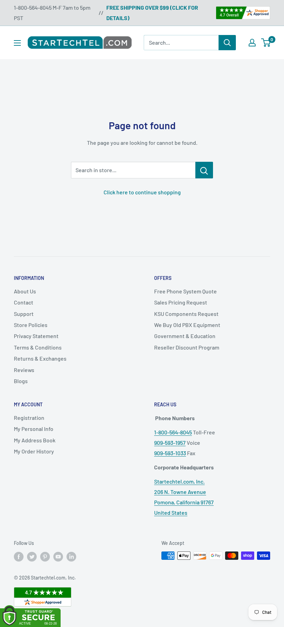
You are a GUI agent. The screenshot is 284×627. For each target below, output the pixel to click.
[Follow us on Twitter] (32, 556)
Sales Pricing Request (180, 302)
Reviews (24, 370)
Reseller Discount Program (186, 347)
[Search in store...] (204, 170)
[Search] (227, 42)
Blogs (21, 381)
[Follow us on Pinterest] (45, 556)
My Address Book (34, 440)
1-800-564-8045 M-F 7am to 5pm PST (52, 12)
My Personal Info (33, 428)
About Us (25, 291)
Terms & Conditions (38, 347)
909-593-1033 (170, 453)
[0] (266, 42)
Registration (29, 417)
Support (24, 313)
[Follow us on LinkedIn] (71, 556)
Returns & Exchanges (40, 358)
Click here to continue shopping (142, 192)
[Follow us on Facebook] (19, 556)
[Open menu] (17, 43)
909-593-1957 (170, 442)
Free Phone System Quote (185, 291)
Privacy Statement (36, 336)
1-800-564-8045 (173, 432)
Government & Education (184, 336)
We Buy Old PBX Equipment (187, 324)
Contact (23, 302)
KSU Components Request (186, 313)
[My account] (252, 42)
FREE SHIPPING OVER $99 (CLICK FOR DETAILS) (152, 12)
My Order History (34, 451)
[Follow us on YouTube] (58, 556)
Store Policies (30, 324)
